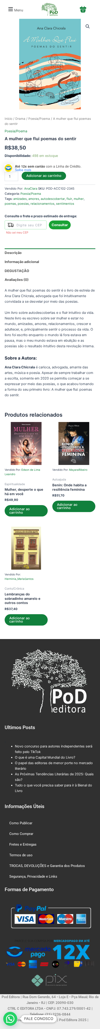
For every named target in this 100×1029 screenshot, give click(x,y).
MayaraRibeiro (78, 469)
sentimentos (65, 203)
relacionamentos (42, 203)
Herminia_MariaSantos (19, 579)
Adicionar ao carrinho (43, 176)
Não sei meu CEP (17, 232)
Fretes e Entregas (23, 844)
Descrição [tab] (13, 253)
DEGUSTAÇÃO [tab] (17, 271)
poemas (10, 203)
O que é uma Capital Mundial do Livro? (45, 757)
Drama (20, 118)
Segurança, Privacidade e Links (33, 876)
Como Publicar (20, 823)
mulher (79, 199)
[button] (15, 9)
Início (8, 118)
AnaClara (30, 188)
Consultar (60, 225)
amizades (20, 199)
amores (33, 199)
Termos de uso (21, 855)
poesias (23, 203)
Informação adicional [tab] (22, 262)
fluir (69, 199)
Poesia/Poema (39, 118)
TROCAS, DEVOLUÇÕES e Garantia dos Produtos (47, 866)
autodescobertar (53, 199)
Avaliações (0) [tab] (17, 280)
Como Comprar (21, 834)
